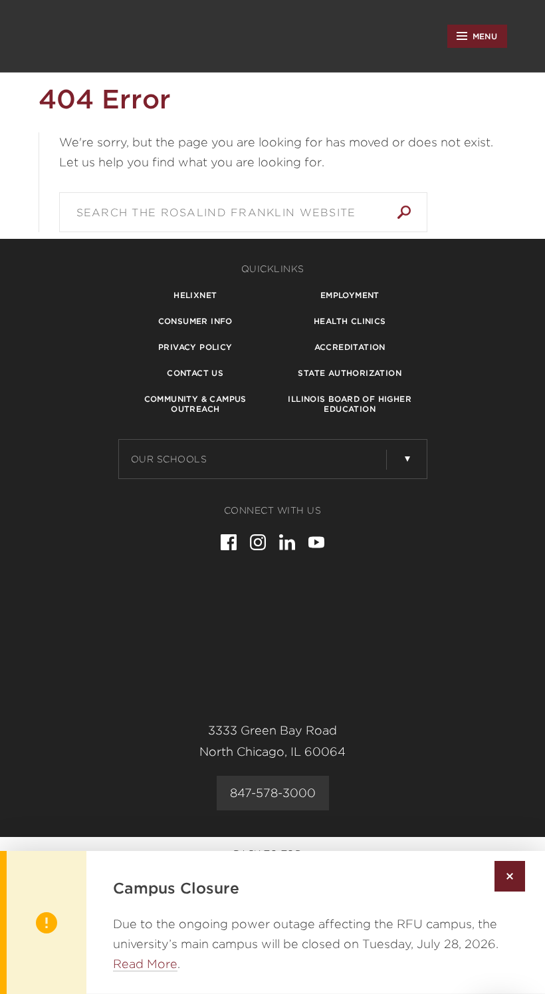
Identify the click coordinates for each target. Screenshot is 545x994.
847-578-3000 (273, 793)
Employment (350, 295)
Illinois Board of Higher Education (349, 404)
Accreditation (349, 347)
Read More (145, 964)
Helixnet (195, 295)
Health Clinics (350, 321)
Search (404, 212)
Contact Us (195, 373)
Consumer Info (195, 321)
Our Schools (169, 459)
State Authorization (349, 373)
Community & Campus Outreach (195, 404)
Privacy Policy (195, 347)
